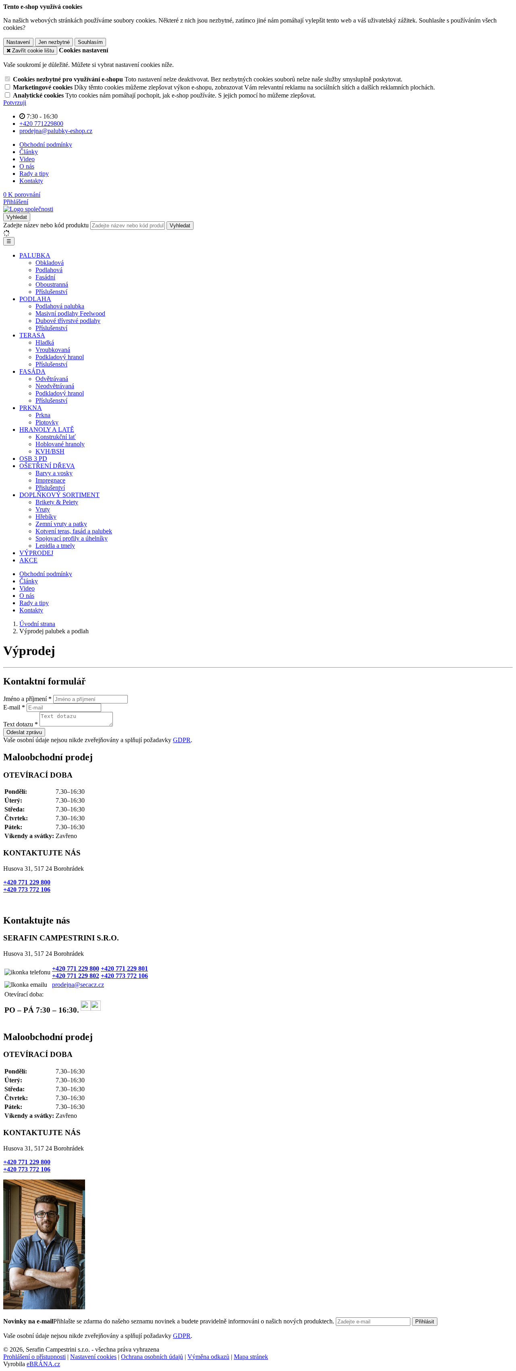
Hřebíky (45, 516)
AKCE (28, 560)
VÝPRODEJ (36, 552)
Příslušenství (51, 291)
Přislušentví (50, 487)
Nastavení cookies (93, 1356)
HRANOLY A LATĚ (46, 429)
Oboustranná (51, 284)
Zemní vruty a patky (61, 523)
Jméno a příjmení (25, 698)
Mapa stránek (251, 1356)
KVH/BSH (49, 451)
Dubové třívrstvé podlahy (67, 320)
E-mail (11, 707)
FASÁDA (32, 371)
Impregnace (50, 480)
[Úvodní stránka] (28, 209)
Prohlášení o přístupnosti (34, 1356)
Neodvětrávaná (54, 386)
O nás (26, 166)
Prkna (42, 415)
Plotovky (46, 422)
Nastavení (18, 42)
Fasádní (45, 277)
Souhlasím (90, 42)
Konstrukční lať (55, 436)
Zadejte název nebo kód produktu (46, 225)
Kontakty (31, 180)
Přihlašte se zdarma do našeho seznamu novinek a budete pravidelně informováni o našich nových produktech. (169, 1321)
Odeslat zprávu (24, 732)
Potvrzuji (14, 102)
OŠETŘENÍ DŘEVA (47, 465)
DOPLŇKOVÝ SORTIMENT (59, 494)
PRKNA (30, 407)
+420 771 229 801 (124, 968)
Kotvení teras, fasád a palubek (73, 531)
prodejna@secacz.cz (78, 984)
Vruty (42, 509)
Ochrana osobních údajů (152, 1356)
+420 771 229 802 (75, 975)
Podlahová (48, 269)
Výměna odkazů (208, 1356)
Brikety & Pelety (56, 502)
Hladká (44, 342)
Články (28, 151)
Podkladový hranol (59, 357)
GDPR (182, 739)
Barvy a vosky (54, 473)
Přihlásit (424, 1322)
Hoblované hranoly (60, 444)
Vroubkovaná (52, 349)
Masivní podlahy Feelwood (70, 313)
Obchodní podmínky (45, 144)
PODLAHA (35, 298)
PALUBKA (34, 255)
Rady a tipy (34, 173)
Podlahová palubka (59, 306)
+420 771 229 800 (26, 882)
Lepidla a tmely (55, 545)
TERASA (32, 335)
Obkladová (49, 262)
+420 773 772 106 (26, 889)
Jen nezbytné (54, 42)
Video (27, 159)
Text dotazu (18, 724)
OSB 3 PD (33, 458)
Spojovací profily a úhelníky (71, 538)
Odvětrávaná (51, 378)
